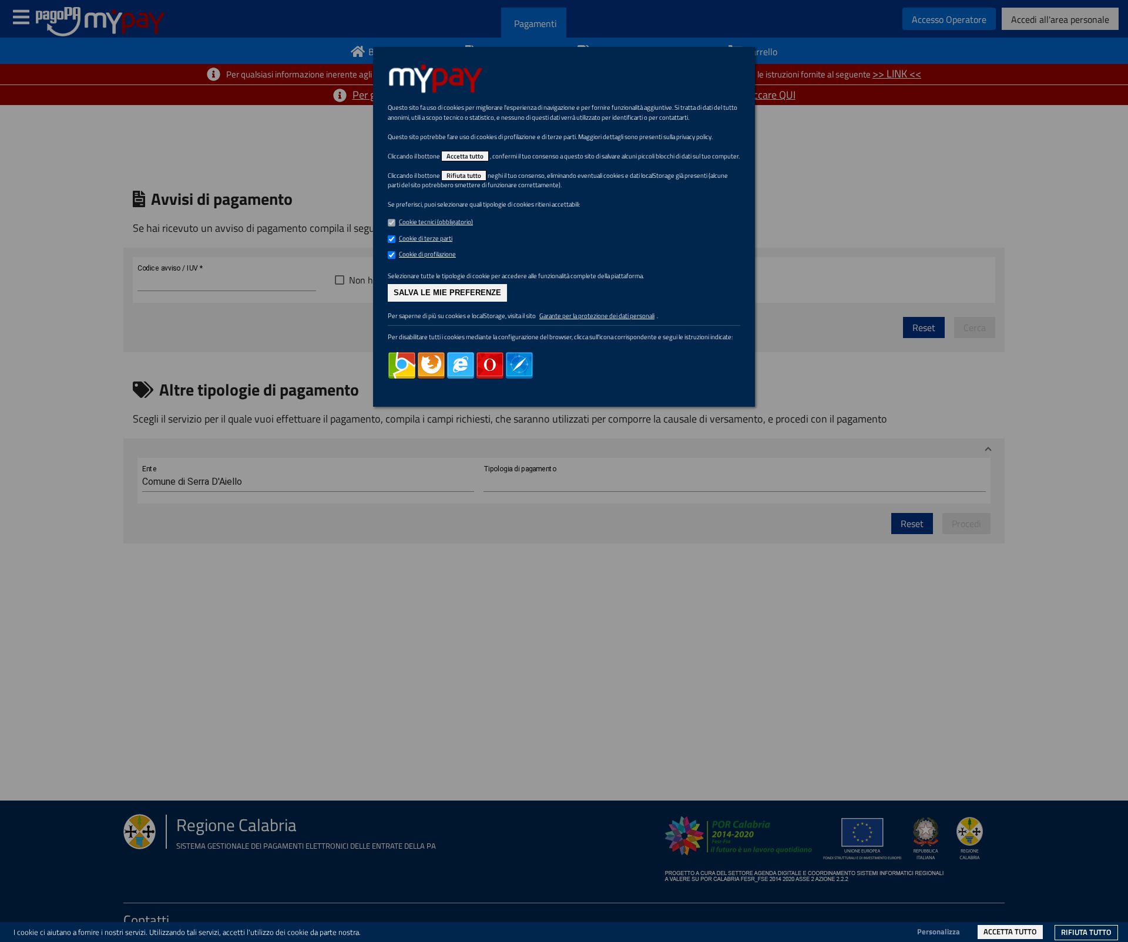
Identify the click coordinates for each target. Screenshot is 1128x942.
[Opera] (490, 366)
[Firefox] (431, 366)
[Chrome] (402, 366)
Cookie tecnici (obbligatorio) (436, 222)
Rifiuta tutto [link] (1086, 932)
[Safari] (519, 366)
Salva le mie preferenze (447, 292)
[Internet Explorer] (460, 366)
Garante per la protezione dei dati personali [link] (596, 315)
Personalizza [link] (938, 931)
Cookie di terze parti (425, 238)
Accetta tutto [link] (1010, 931)
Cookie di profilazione (427, 254)
